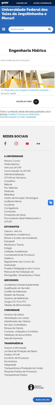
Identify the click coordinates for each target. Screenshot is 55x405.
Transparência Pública (15, 375)
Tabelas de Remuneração (17, 305)
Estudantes (11, 226)
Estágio (8, 248)
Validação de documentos (18, 335)
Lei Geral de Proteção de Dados (20, 351)
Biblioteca (9, 194)
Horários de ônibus (14, 314)
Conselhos (9, 181)
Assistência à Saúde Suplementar (21, 284)
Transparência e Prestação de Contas (23, 368)
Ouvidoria (9, 204)
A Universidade (13, 156)
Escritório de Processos (16, 358)
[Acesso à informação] (36, 387)
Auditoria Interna (12, 201)
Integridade (10, 364)
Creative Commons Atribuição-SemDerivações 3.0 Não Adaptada (20, 115)
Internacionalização (14, 174)
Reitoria (8, 184)
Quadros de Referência (16, 298)
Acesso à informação (42, 3)
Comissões (10, 211)
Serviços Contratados (15, 324)
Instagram (16, 143)
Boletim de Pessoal (14, 295)
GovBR (4, 3)
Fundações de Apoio (15, 215)
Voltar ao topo (24, 101)
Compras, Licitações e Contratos (21, 331)
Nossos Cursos (12, 160)
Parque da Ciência (13, 328)
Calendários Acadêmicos (17, 234)
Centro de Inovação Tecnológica (21, 198)
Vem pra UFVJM (12, 167)
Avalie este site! (42, 400)
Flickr (38, 143)
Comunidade (12, 310)
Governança (10, 361)
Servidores (11, 280)
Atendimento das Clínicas (17, 321)
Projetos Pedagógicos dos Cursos (22, 268)
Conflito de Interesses (15, 291)
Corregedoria (11, 208)
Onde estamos (11, 164)
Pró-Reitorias (11, 188)
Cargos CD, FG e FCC (15, 301)
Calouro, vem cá (13, 231)
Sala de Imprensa (13, 338)
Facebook (5, 143)
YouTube (27, 143)
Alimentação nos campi (16, 318)
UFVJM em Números (15, 177)
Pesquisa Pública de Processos (20, 371)
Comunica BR (21, 3)
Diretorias (9, 191)
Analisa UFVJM (12, 354)
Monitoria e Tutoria (14, 244)
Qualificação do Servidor (17, 288)
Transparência (13, 343)
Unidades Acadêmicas (16, 251)
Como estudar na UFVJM (17, 171)
